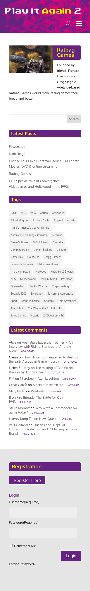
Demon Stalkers (42, 249)
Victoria (34, 315)
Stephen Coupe (30, 300)
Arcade (71, 220)
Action (44, 213)
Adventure (58, 213)
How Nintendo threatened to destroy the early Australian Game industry (43, 359)
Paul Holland (18, 425)
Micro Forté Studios (62, 271)
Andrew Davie (41, 220)
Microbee (40, 271)
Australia (57, 235)
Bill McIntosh (40, 242)
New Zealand (28, 279)
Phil (11, 378)
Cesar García (18, 385)
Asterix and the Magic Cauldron (29, 235)
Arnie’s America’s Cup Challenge (30, 227)
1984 (13, 213)
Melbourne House (48, 264)
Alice (12, 342)
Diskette (62, 249)
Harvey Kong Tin (21, 419)
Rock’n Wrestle (38, 286)
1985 (23, 213)
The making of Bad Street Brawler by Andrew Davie (41, 370)
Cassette (58, 242)
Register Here (27, 480)
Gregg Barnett (52, 257)
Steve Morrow (19, 408)
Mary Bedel (17, 391)
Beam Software (20, 242)
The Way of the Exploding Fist (45, 308)
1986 (33, 213)
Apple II (58, 220)
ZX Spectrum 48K (53, 315)
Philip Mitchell (48, 279)
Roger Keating (60, 286)
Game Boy (17, 257)
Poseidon (66, 279)
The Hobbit (17, 308)
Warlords (38, 391)
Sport (14, 300)
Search (74, 119)
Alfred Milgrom (19, 220)
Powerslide (17, 146)
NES (13, 279)
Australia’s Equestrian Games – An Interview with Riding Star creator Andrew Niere (41, 346)
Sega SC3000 (18, 293)
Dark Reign (17, 154)
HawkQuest (47, 419)
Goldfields (33, 257)
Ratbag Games (66, 52)
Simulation (37, 293)
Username (24, 502)
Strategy (49, 300)
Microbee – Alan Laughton (39, 378)
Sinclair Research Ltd (48, 385)
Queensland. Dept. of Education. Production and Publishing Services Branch (43, 429)
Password (23, 522)
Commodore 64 (20, 249)
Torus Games (18, 315)
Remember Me (25, 546)
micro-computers (21, 271)
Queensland (18, 286)
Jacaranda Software (22, 264)
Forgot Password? (22, 564)
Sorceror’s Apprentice (60, 293)
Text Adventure (67, 300)
